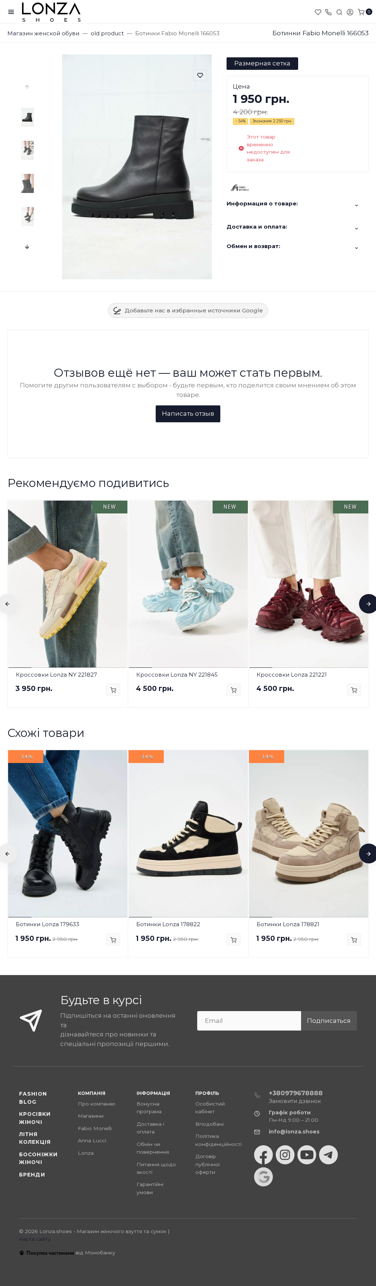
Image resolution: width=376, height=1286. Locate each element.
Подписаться (329, 1020)
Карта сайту (35, 1239)
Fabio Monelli (95, 1128)
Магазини (91, 1116)
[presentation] (27, 87)
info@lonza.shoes (294, 1132)
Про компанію (96, 1104)
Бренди (32, 1175)
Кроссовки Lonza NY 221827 (56, 674)
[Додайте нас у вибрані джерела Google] (263, 1176)
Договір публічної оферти (207, 1164)
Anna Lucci (92, 1140)
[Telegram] (328, 1154)
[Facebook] (263, 1154)
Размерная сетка (262, 63)
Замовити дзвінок (295, 1100)
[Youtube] (306, 1154)
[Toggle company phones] (328, 11)
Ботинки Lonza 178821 (288, 924)
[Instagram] (285, 1154)
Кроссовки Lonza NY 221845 (177, 674)
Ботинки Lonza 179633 (47, 924)
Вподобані (209, 1124)
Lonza (86, 1153)
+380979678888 (296, 1093)
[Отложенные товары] (319, 12)
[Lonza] (51, 12)
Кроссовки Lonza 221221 (292, 674)
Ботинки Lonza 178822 (168, 924)
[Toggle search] (339, 11)
